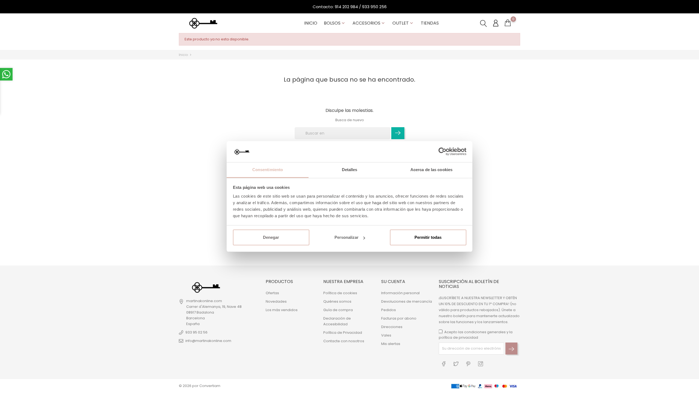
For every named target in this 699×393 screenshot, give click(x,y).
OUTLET (403, 23)
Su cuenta (393, 281)
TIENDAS (430, 23)
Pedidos (388, 309)
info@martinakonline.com (208, 340)
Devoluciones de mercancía (406, 301)
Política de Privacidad (342, 332)
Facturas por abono (398, 318)
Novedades (276, 301)
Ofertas (272, 293)
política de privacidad (458, 337)
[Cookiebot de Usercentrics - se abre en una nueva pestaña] (442, 152)
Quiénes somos (337, 301)
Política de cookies (340, 293)
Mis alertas (390, 343)
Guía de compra (338, 309)
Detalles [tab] (349, 169)
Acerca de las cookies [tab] (431, 169)
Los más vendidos (282, 309)
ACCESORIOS (369, 23)
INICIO (310, 23)
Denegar (271, 237)
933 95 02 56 (196, 332)
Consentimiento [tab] (267, 169)
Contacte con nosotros (343, 341)
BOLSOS (335, 23)
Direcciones (391, 326)
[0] (508, 24)
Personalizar (346, 237)
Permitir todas (428, 237)
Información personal (400, 293)
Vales (386, 335)
